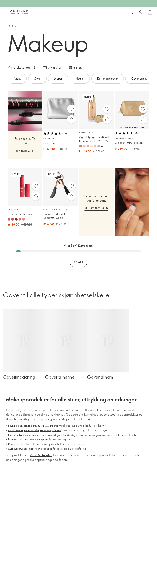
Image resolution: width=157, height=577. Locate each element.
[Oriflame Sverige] (19, 12)
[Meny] (5, 12)
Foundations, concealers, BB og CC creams (33, 425)
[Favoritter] (71, 109)
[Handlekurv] (150, 12)
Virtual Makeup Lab (41, 455)
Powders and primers (20, 444)
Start (15, 26)
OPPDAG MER (25, 151)
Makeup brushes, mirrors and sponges (30, 448)
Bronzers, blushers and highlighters (28, 439)
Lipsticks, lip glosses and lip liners (27, 435)
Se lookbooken (96, 208)
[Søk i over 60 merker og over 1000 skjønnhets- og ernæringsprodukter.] (131, 12)
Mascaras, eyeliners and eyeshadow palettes (34, 430)
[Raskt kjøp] (71, 119)
